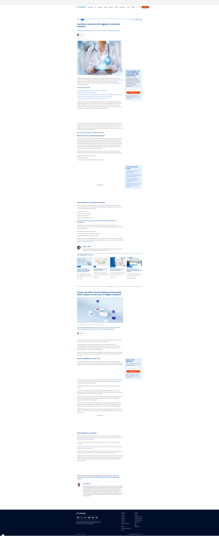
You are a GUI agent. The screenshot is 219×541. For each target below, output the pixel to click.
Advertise (123, 526)
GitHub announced (89, 446)
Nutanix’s (116, 81)
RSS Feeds (123, 520)
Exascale (90, 361)
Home (78, 19)
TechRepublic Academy (131, 278)
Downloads (137, 515)
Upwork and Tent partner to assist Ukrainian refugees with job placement (133, 185)
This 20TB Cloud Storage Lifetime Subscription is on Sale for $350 (134, 270)
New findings (115, 79)
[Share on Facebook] (136, 19)
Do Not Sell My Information (126, 528)
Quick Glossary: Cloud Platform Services (87, 92)
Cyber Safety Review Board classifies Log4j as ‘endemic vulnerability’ (132, 180)
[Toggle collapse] (3, 535)
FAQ (122, 525)
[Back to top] (216, 537)
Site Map (122, 521)
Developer (100, 7)
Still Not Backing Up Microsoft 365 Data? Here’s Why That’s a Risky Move (95, 96)
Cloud (82, 19)
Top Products (90, 7)
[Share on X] (138, 19)
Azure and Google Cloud (82, 437)
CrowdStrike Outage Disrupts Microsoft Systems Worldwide (92, 90)
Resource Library (138, 521)
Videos (136, 525)
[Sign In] (137, 7)
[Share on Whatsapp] (141, 19)
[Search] (140, 7)
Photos (136, 523)
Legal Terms (78, 534)
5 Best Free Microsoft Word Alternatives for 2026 (116, 269)
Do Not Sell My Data (90, 523)
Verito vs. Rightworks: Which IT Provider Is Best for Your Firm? (93, 98)
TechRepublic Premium (139, 520)
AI (95, 7)
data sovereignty (93, 400)
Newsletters (123, 518)
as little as (88, 392)
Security (111, 7)
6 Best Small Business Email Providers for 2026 (100, 269)
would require (119, 379)
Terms (139, 97)
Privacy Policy (130, 98)
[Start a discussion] (134, 19)
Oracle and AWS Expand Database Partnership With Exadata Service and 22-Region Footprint (83, 270)
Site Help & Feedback (125, 523)
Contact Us (123, 516)
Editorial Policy (137, 526)
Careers (122, 530)
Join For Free (133, 92)
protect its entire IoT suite (112, 240)
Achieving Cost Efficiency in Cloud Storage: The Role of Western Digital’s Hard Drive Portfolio (100, 94)
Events (116, 7)
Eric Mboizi (79, 278)
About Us (123, 515)
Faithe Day (96, 276)
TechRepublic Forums (138, 516)
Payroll (105, 7)
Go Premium (145, 7)
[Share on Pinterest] (139, 19)
